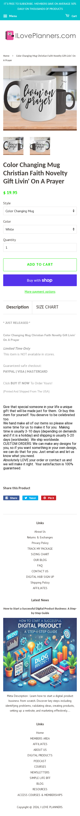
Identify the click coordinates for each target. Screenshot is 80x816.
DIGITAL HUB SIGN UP (40, 577)
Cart (74, 16)
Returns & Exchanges (40, 537)
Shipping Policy (40, 582)
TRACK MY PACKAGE (40, 549)
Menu (12, 16)
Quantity (9, 240)
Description (17, 307)
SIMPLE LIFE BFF (40, 778)
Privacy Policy (40, 543)
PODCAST (40, 761)
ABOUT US (40, 750)
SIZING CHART (40, 554)
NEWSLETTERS (40, 772)
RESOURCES (40, 789)
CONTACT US (40, 571)
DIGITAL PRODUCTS (40, 755)
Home (6, 56)
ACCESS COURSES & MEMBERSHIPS (40, 795)
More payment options (40, 292)
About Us (40, 531)
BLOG (40, 784)
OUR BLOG (40, 560)
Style (7, 203)
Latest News (40, 600)
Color (7, 221)
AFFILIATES (40, 588)
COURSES (40, 766)
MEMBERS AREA (40, 738)
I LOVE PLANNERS (51, 807)
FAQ (40, 565)
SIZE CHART (47, 307)
